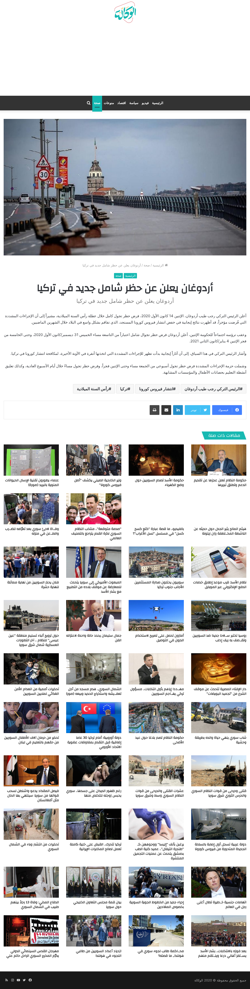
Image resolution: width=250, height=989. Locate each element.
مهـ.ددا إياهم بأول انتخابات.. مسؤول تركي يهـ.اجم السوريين (157, 691)
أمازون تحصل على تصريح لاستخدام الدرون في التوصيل (159, 637)
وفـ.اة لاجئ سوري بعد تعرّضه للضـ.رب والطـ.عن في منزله (32, 531)
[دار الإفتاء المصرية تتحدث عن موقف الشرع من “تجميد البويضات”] (218, 668)
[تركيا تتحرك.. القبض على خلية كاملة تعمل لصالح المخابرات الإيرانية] (93, 824)
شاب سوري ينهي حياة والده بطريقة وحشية (220, 740)
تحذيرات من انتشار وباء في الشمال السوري (34, 846)
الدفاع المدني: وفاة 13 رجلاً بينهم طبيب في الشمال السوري (34, 904)
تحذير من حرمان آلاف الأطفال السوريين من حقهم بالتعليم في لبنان (31, 740)
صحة (97, 103)
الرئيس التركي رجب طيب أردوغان (212, 388)
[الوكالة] (125, 12)
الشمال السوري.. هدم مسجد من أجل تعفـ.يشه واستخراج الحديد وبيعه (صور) (93, 691)
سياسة (133, 103)
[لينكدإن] (178, 410)
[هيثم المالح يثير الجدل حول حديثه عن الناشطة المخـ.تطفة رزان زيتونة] (218, 508)
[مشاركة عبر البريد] (166, 410)
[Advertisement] (125, 61)
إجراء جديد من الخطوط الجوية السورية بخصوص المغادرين (156, 904)
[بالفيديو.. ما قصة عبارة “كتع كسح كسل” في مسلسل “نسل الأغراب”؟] (156, 508)
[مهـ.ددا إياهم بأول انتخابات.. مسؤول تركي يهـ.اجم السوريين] (156, 668)
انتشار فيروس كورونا (156, 388)
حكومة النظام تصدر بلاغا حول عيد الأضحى (159, 740)
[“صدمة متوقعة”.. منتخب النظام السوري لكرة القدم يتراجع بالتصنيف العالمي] (93, 508)
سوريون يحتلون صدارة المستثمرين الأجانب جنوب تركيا (159, 584)
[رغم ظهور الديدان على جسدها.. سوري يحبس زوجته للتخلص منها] (93, 770)
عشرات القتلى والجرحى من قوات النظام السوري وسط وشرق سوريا (159, 793)
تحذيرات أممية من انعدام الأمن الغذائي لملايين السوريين (36, 691)
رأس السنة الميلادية (93, 388)
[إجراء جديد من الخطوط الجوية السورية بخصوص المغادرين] (156, 882)
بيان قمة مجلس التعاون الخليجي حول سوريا (97, 904)
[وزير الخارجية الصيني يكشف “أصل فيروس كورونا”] (93, 459)
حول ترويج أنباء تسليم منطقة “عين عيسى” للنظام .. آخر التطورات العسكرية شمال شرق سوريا (34, 640)
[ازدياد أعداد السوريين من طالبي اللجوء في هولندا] (93, 930)
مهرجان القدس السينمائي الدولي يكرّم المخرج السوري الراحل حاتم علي (32, 953)
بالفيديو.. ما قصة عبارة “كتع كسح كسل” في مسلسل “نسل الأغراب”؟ (158, 531)
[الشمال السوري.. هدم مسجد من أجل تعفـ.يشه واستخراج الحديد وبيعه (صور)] (93, 668)
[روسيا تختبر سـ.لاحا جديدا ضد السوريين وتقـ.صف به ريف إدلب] (218, 615)
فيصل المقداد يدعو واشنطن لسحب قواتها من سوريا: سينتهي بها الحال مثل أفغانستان (33, 795)
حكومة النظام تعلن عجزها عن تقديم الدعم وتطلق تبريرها (220, 482)
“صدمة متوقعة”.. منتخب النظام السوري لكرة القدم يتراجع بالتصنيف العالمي (96, 533)
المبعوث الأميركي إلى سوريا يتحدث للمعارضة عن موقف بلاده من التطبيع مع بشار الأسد (94, 587)
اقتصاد (121, 103)
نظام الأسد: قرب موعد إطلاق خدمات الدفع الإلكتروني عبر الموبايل (219, 584)
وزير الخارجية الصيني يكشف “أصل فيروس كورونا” (97, 482)
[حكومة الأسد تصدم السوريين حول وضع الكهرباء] (156, 459)
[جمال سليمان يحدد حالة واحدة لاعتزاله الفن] (93, 615)
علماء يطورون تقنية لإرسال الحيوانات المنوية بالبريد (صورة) (32, 482)
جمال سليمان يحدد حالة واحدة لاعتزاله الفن (93, 637)
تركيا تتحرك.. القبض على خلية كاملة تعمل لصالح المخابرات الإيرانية (95, 846)
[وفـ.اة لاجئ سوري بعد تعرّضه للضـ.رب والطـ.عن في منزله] (31, 508)
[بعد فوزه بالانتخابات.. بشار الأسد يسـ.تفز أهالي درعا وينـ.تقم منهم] (218, 930)
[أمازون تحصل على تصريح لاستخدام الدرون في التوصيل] (156, 615)
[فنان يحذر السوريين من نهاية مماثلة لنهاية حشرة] (31, 562)
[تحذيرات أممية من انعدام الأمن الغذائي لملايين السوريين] (31, 668)
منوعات (109, 103)
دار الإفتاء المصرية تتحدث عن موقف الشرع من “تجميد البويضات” (220, 691)
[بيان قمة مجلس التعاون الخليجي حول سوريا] (93, 882)
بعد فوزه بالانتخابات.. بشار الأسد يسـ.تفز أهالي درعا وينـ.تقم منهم (222, 953)
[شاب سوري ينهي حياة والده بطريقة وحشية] (218, 717)
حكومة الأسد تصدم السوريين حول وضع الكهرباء (159, 482)
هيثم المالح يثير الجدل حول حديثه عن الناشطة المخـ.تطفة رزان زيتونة (220, 531)
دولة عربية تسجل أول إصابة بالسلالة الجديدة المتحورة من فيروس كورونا (220, 846)
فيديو (145, 103)
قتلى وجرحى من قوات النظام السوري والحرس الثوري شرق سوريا (218, 793)
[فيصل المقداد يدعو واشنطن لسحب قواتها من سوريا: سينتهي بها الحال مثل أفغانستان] (31, 770)
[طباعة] (154, 410)
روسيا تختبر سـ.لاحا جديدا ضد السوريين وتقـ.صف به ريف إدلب (219, 637)
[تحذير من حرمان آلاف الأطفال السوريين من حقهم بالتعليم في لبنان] (31, 717)
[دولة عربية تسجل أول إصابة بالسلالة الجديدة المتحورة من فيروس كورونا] (218, 824)
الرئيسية (157, 103)
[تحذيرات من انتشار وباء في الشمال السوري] (31, 824)
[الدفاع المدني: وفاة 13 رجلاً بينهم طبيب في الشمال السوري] (31, 882)
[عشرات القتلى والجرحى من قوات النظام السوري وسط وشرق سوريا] (156, 770)
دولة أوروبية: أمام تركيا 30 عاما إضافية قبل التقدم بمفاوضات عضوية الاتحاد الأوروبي (94, 742)
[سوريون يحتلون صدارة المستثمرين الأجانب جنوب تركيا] (156, 562)
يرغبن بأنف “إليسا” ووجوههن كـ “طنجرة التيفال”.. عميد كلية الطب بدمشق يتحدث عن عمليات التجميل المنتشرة (158, 851)
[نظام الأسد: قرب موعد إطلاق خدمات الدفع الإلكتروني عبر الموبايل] (218, 562)
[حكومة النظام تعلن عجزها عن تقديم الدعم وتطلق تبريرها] (218, 459)
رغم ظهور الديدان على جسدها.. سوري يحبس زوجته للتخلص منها (93, 793)
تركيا (124, 388)
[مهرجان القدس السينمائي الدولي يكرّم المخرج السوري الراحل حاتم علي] (31, 930)
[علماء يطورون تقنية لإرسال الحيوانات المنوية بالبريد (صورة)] (31, 459)
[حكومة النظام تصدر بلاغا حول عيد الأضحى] (156, 717)
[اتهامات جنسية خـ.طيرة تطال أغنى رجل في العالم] (218, 882)
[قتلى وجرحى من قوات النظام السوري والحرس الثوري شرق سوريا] (218, 770)
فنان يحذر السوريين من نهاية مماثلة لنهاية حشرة (33, 584)
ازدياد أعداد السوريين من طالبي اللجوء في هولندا (98, 953)
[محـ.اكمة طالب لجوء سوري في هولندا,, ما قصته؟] (156, 930)
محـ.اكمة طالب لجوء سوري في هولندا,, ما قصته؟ (161, 953)
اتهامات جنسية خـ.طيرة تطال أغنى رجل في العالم (221, 904)
